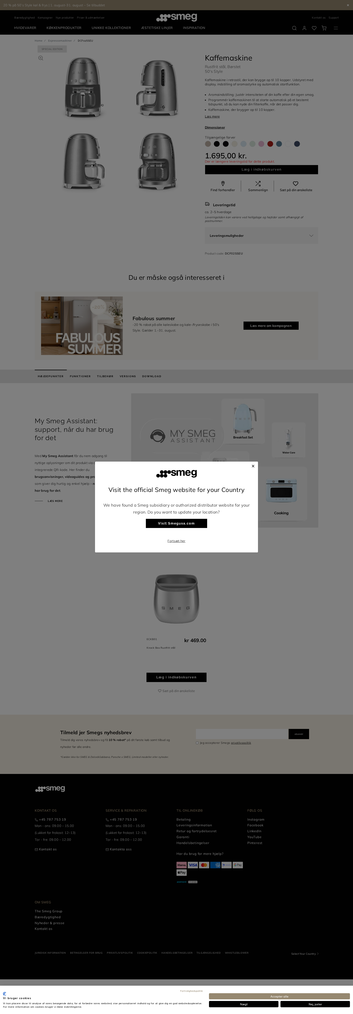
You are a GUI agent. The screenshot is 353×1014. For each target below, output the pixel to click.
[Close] (253, 465)
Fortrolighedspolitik (191, 991)
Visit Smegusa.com (176, 523)
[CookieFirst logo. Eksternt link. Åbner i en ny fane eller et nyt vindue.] (4, 994)
